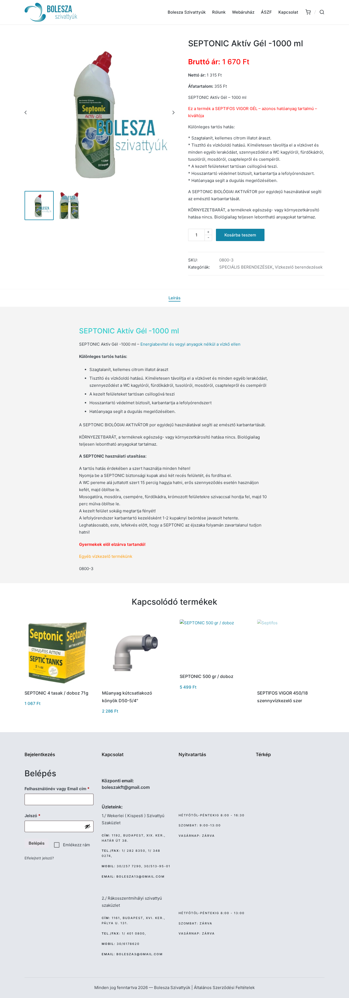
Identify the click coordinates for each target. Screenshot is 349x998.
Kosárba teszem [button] (58, 685)
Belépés (36, 843)
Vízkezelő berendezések (299, 267)
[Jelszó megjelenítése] (88, 826)
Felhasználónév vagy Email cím (59, 788)
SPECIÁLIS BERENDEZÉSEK (246, 267)
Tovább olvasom (290, 685)
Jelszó (41, 815)
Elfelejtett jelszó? (39, 858)
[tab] (174, 298)
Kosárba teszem (240, 235)
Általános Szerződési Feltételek (224, 987)
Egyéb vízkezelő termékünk (105, 556)
